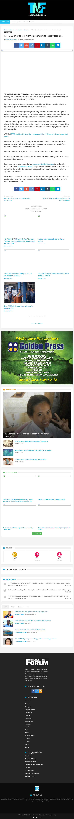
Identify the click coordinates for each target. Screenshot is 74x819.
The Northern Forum (20, 632)
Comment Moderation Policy (34, 764)
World (27, 747)
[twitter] (21, 45)
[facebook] (16, 45)
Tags (28, 607)
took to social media (25, 166)
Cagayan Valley (18, 30)
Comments (21, 607)
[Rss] (40, 691)
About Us (28, 756)
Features (28, 724)
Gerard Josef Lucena (11, 39)
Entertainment (29, 721)
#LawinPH (28, 701)
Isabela (27, 727)
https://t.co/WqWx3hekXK (47, 583)
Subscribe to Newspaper (32, 773)
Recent (13, 607)
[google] (26, 45)
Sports (27, 744)
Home (5, 30)
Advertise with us (30, 762)
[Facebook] (33, 691)
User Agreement (30, 776)
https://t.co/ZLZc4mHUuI (20, 585)
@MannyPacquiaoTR (60, 596)
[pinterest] (37, 45)
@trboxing (13, 596)
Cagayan (26, 30)
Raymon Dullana (19, 614)
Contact (27, 767)
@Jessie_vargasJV (13, 598)
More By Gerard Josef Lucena (36, 208)
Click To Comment (37, 323)
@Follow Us (11, 579)
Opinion (27, 738)
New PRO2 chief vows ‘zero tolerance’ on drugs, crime (17, 198)
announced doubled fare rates (43, 164)
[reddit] (31, 45)
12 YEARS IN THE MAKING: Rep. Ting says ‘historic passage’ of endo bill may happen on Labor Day (19, 241)
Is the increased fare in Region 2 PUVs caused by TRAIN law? (30, 22)
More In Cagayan (36, 211)
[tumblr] (47, 45)
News (11, 30)
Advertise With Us (30, 759)
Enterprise (28, 718)
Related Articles (36, 206)
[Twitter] (37, 691)
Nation (27, 730)
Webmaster (53, 815)
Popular (6, 607)
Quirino (27, 741)
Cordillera (28, 715)
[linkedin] (42, 45)
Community (28, 712)
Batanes (27, 704)
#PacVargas (59, 583)
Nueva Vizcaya (29, 735)
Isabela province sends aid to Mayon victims (51, 240)
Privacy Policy (29, 770)
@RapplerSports (14, 583)
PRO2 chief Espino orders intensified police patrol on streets (56, 198)
